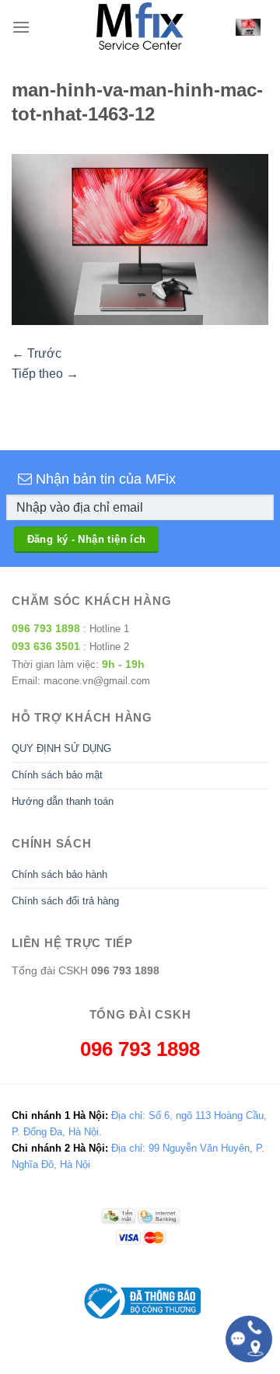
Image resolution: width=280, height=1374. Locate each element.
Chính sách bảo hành (59, 874)
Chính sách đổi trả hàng (65, 901)
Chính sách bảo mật (57, 775)
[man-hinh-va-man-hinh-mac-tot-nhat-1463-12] (140, 239)
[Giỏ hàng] (248, 27)
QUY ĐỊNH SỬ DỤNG (61, 748)
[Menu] (21, 27)
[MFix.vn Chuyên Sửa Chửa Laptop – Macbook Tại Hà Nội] (140, 27)
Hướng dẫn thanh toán (63, 801)
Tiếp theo (45, 373)
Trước (36, 353)
